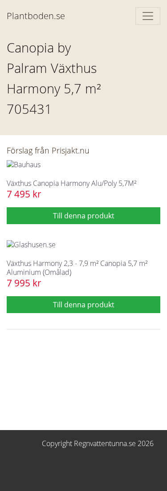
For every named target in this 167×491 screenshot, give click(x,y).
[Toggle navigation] (147, 16)
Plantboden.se (36, 16)
